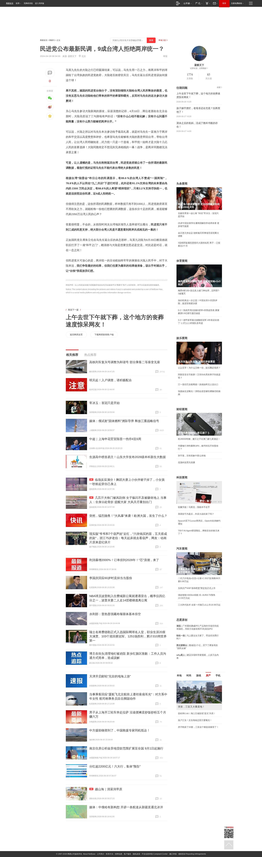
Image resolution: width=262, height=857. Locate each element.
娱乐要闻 (181, 338)
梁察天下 (72, 56)
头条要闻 (181, 183)
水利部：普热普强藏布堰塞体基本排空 (115, 614)
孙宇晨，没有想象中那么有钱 (192, 455)
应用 (17, 3)
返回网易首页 (76, 334)
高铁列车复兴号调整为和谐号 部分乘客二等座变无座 (124, 362)
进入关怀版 (39, 3)
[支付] (207, 3)
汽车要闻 (181, 548)
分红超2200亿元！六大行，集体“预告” (115, 766)
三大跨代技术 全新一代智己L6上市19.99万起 (199, 605)
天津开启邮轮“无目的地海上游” (110, 676)
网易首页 (9, 3)
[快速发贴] (50, 73)
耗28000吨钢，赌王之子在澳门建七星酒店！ (199, 439)
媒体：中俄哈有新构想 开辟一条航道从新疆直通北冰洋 (126, 807)
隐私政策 (136, 854)
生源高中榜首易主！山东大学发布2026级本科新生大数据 (127, 457)
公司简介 (100, 854)
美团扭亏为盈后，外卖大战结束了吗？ (196, 514)
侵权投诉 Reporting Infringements (192, 854)
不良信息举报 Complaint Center (155, 854)
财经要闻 (181, 409)
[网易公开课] (187, 3)
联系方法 (109, 854)
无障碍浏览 (28, 3)
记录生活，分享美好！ (199, 68)
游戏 (198, 675)
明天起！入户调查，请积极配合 (110, 380)
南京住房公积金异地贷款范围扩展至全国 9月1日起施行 (126, 748)
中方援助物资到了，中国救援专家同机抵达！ (119, 730)
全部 (218, 87)
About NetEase (89, 854)
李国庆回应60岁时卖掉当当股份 (110, 578)
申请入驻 (162, 40)
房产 (208, 675)
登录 (224, 3)
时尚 (188, 675)
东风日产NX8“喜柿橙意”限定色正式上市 (196, 588)
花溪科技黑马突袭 (186, 462)
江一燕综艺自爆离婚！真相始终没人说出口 (198, 384)
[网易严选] (198, 3)
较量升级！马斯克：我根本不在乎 (194, 507)
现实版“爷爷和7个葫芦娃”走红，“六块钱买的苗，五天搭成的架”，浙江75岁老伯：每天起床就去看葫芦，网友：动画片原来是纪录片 (128, 538)
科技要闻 (181, 477)
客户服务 (127, 854)
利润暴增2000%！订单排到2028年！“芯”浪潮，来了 (124, 560)
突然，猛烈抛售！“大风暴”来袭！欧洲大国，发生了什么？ (128, 515)
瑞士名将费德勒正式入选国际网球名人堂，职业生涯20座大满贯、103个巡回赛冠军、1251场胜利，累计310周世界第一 (128, 636)
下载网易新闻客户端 (104, 334)
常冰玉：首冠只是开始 (104, 403)
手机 (218, 675)
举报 (165, 56)
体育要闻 (181, 260)
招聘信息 (118, 854)
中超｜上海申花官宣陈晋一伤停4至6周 (115, 439)
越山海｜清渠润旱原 (108, 789)
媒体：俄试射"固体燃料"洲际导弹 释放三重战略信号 (124, 421)
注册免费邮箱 (236, 3)
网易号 (52, 40)
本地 (179, 675)
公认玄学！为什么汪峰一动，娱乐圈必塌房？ (199, 368)
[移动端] (178, 3)
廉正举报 (173, 854)
